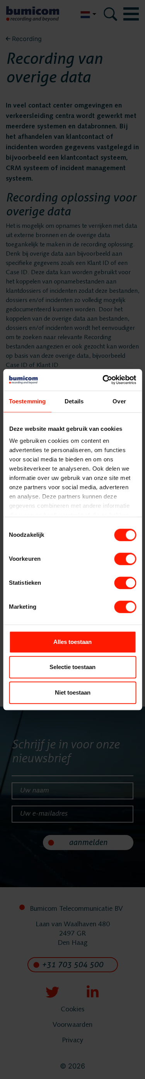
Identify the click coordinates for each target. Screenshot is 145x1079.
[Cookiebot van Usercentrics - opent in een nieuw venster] (103, 380)
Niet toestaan (72, 692)
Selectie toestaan (72, 667)
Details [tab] (74, 401)
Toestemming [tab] (27, 401)
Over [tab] (119, 401)
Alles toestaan (72, 642)
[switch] (125, 559)
